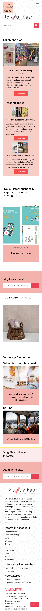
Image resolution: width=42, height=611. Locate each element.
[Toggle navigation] (37, 4)
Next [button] (35, 232)
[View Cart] (34, 604)
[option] (21, 233)
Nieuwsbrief (9, 550)
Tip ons (8, 557)
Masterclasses (10, 571)
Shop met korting (12, 535)
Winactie (8, 541)
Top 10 (7, 544)
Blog (7, 538)
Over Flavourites (11, 532)
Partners (8, 547)
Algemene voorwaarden (14, 579)
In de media (9, 560)
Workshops (9, 554)
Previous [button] (6, 232)
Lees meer (21, 94)
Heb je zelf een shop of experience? (19, 568)
